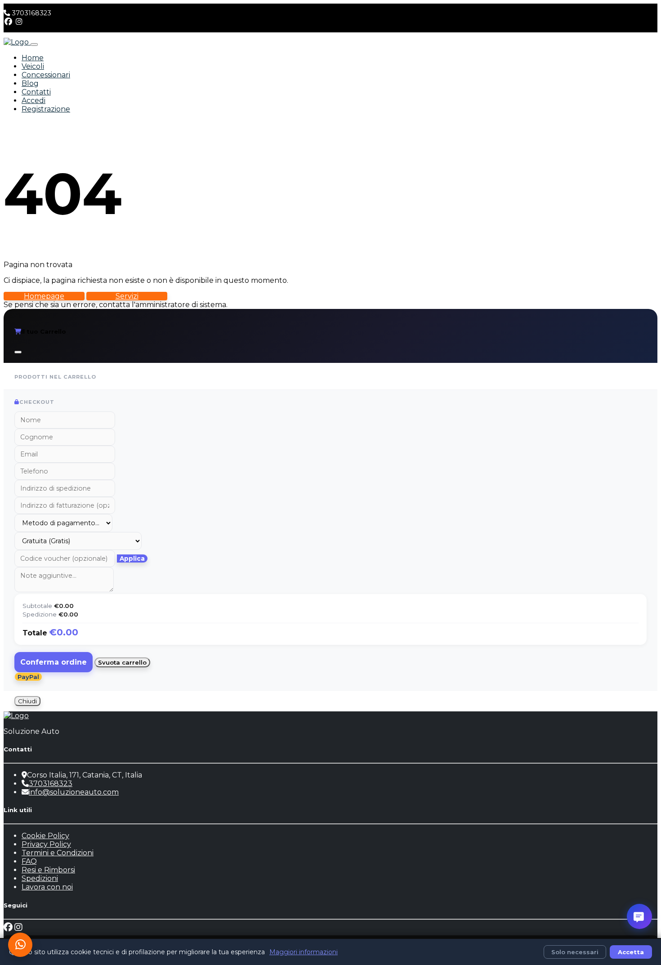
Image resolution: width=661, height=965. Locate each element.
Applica (132, 558)
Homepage (44, 296)
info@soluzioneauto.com (74, 792)
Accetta (631, 952)
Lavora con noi (47, 887)
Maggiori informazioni (303, 952)
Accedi (33, 100)
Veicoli (33, 66)
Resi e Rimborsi (48, 870)
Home (33, 58)
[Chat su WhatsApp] (20, 945)
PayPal (28, 676)
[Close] (18, 352)
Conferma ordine (53, 662)
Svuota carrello (122, 662)
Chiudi (27, 701)
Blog (30, 83)
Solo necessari (574, 952)
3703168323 (31, 13)
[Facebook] (8, 22)
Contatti (36, 92)
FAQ (29, 861)
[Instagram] (19, 22)
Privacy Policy (46, 844)
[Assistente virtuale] (639, 916)
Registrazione (46, 109)
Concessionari (46, 75)
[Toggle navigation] (34, 44)
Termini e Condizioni (58, 853)
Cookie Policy (45, 835)
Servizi (127, 296)
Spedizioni (40, 878)
